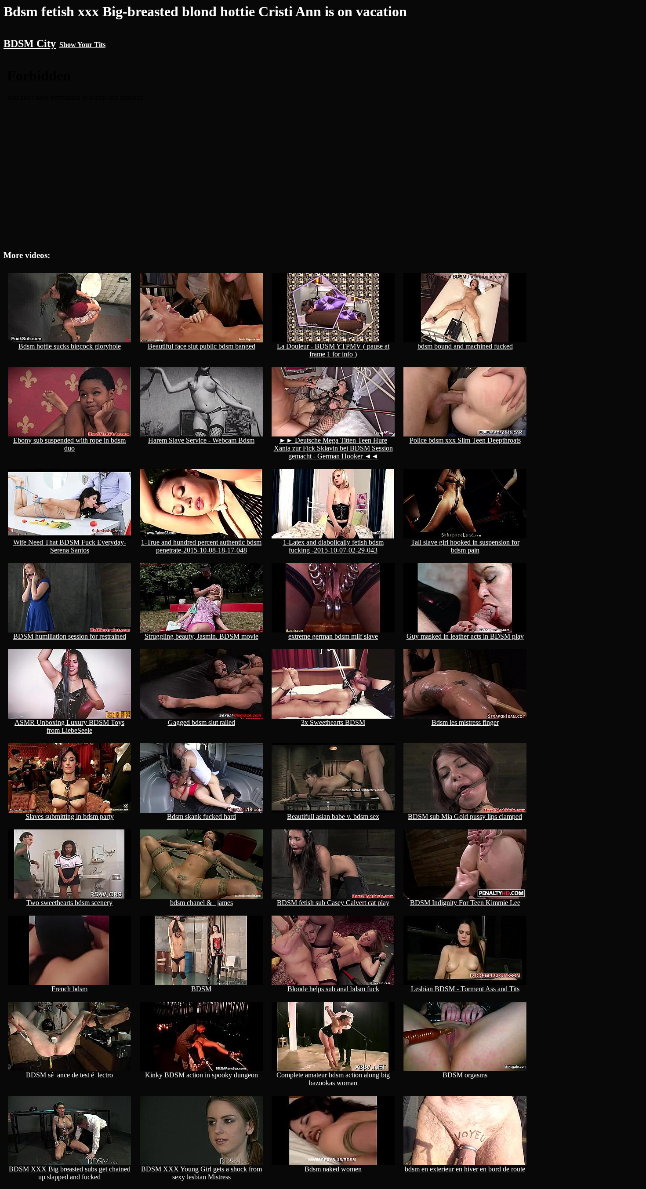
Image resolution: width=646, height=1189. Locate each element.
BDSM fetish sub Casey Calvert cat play (333, 902)
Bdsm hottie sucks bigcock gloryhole (69, 346)
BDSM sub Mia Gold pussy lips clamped (465, 816)
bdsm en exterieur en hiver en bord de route (465, 1169)
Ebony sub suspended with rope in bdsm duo (69, 444)
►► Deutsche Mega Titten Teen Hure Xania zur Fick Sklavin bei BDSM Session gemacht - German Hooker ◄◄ (333, 448)
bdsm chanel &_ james (201, 902)
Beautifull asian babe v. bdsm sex (333, 816)
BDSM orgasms (465, 1075)
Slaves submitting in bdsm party (69, 816)
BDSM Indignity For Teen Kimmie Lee (465, 902)
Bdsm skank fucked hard (201, 816)
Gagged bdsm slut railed (201, 722)
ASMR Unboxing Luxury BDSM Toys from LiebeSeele (69, 726)
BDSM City (30, 43)
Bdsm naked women (333, 1169)
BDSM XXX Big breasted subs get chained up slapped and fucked (70, 1173)
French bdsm (69, 989)
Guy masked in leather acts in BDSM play (465, 636)
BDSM (201, 989)
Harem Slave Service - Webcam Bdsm (201, 440)
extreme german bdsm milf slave (333, 636)
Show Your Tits (82, 44)
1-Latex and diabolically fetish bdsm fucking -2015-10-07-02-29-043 (333, 546)
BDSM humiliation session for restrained (69, 636)
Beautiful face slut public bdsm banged (201, 346)
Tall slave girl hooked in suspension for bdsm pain (465, 546)
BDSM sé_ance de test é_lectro (69, 1075)
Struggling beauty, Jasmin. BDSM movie (201, 636)
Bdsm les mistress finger (465, 722)
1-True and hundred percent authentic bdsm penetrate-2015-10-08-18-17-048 (201, 546)
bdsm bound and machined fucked (465, 346)
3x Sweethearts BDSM (333, 722)
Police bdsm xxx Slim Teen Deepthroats (465, 440)
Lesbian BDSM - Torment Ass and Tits (465, 989)
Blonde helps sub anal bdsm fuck (333, 989)
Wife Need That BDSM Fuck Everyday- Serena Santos (69, 546)
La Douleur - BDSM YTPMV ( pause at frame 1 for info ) (333, 350)
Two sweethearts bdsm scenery (69, 902)
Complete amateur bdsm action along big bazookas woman (333, 1079)
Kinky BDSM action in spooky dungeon (201, 1075)
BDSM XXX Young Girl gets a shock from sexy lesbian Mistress (201, 1173)
